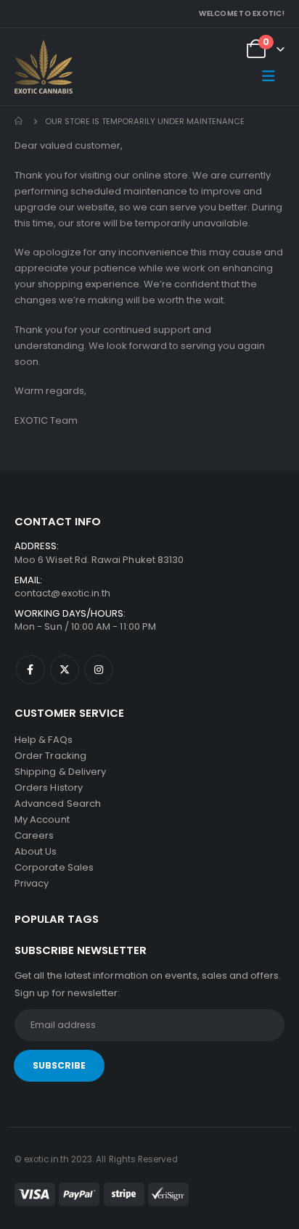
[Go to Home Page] (20, 121)
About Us (36, 851)
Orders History (49, 787)
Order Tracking (50, 756)
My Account (42, 819)
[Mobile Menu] (268, 76)
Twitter (64, 669)
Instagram (98, 669)
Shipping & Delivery (60, 771)
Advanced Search (58, 803)
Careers (34, 835)
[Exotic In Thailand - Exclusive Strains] (44, 67)
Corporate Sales (54, 867)
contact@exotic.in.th (62, 593)
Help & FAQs (44, 740)
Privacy (32, 883)
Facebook (30, 669)
